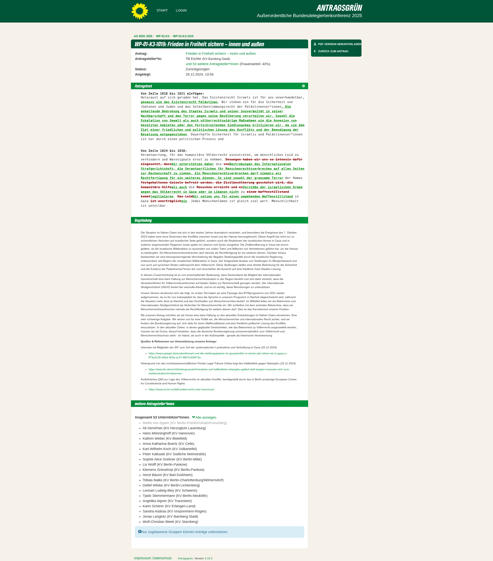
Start (162, 10)
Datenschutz (162, 558)
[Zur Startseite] (139, 11)
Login (181, 10)
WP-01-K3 (162, 36)
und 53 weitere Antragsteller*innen (212, 64)
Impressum (142, 558)
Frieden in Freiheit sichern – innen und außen (221, 53)
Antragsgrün (185, 558)
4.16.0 (208, 558)
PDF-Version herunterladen (339, 44)
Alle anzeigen (205, 417)
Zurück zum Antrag (333, 51)
